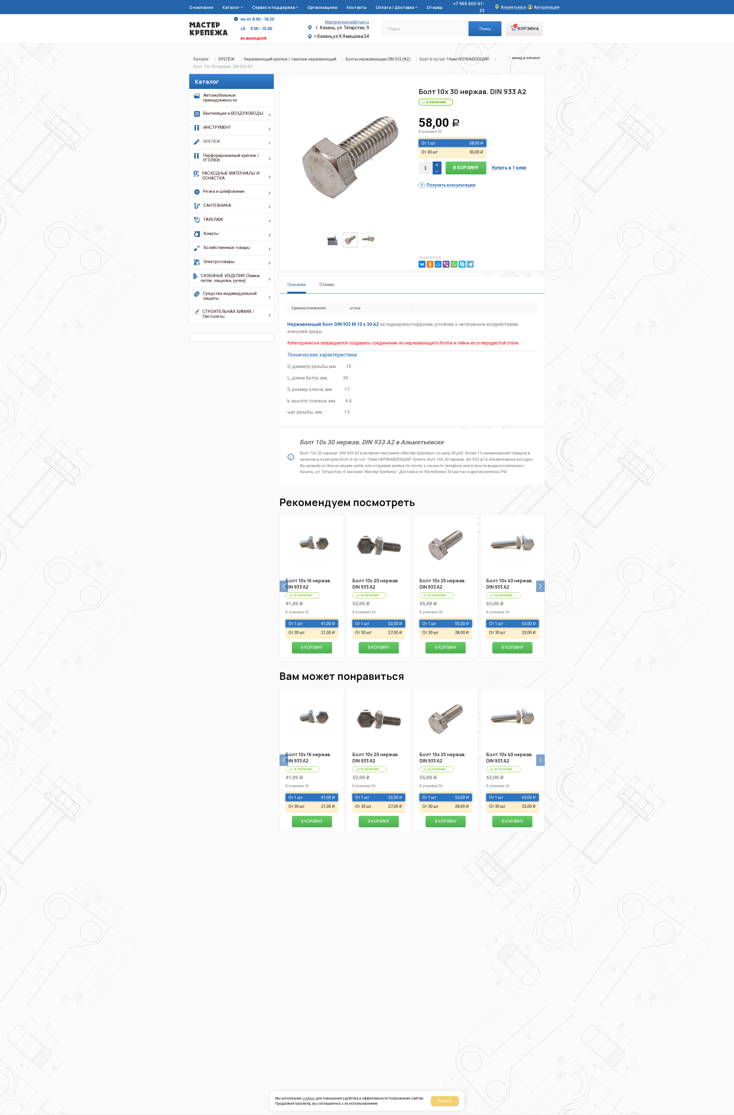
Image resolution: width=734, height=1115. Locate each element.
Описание (296, 284)
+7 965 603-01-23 (469, 7)
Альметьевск (513, 7)
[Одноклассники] (430, 264)
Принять (445, 1101)
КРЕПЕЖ (226, 59)
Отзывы (326, 284)
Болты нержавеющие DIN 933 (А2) (378, 59)
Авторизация (546, 7)
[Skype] (462, 264)
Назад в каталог (526, 58)
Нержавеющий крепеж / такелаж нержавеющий (290, 59)
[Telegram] (470, 264)
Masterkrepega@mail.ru (347, 22)
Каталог (201, 59)
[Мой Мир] (438, 264)
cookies (308, 1098)
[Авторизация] (731, 3)
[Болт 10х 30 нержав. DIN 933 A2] (350, 157)
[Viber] (446, 264)
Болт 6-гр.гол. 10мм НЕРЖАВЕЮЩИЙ (454, 59)
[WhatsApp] (454, 264)
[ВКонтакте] (422, 264)
